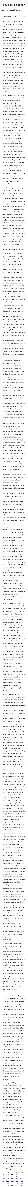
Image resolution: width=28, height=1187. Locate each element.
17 (20, 1174)
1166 (4, 1176)
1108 (12, 1178)
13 (8, 1178)
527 (3, 1174)
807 (12, 1176)
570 (17, 1183)
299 (16, 1176)
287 (16, 1185)
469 (3, 1172)
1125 (22, 1172)
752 (13, 1172)
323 (22, 1183)
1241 (17, 1181)
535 (21, 1185)
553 (8, 1174)
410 (16, 1174)
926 (8, 1185)
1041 (4, 1178)
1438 (8, 1172)
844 (21, 1178)
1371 (12, 1181)
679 (3, 1183)
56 (24, 1185)
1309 (17, 1172)
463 (3, 1185)
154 (12, 1185)
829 (12, 1174)
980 (17, 1178)
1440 (13, 1183)
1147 (21, 1176)
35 (3, 1181)
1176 (7, 1181)
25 (8, 1176)
